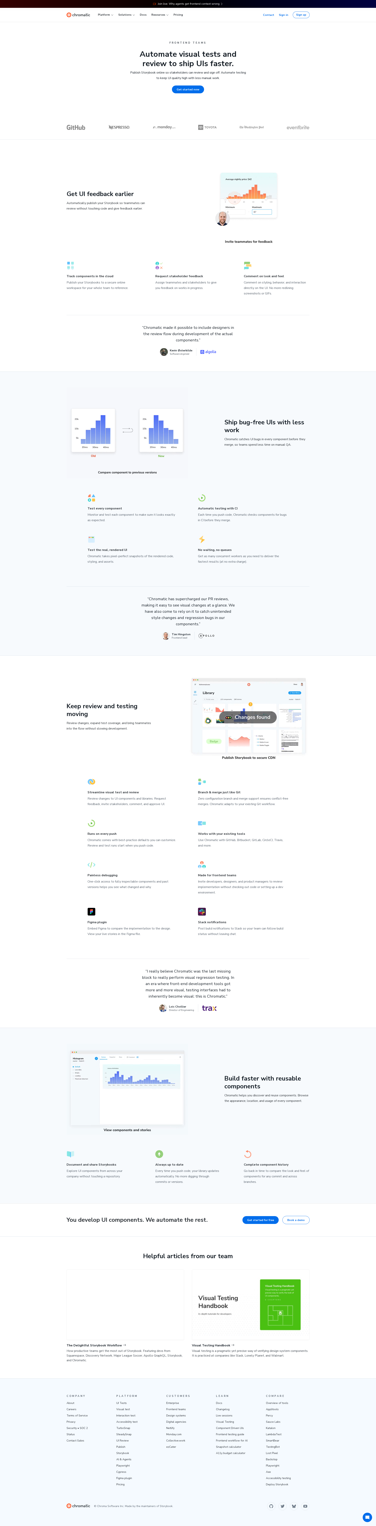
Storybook (122, 1453)
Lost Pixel (272, 1453)
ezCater (171, 1447)
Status (71, 1434)
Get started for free (260, 1220)
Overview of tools (277, 1403)
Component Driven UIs (230, 1428)
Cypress (121, 1472)
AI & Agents (123, 1459)
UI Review (122, 1440)
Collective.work (175, 1440)
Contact (268, 15)
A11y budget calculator (230, 1453)
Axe (268, 1472)
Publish (120, 1447)
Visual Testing (225, 1422)
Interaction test (125, 1415)
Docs (143, 15)
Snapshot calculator (228, 1447)
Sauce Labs (273, 1422)
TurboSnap (123, 1428)
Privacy (71, 1422)
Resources (158, 15)
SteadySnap (124, 1434)
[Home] (78, 15)
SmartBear (272, 1440)
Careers (71, 1409)
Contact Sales (75, 1440)
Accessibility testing (278, 1478)
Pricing (178, 15)
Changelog (223, 1409)
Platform (104, 15)
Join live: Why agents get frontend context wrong (189, 4)
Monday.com (174, 1434)
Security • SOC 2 (77, 1428)
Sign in (283, 15)
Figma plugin (124, 1478)
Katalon (271, 1428)
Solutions (124, 15)
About (70, 1403)
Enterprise (172, 1403)
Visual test (123, 1409)
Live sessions (224, 1415)
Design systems (176, 1415)
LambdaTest (273, 1434)
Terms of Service (77, 1415)
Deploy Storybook (277, 1484)
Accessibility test (126, 1422)
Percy (269, 1415)
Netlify (170, 1428)
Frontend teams (176, 1409)
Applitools (272, 1409)
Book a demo (296, 1220)
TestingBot (273, 1447)
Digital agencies (176, 1422)
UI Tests (121, 1403)
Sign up (301, 15)
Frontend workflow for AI (232, 1440)
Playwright (123, 1466)
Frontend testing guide (230, 1434)
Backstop (271, 1459)
